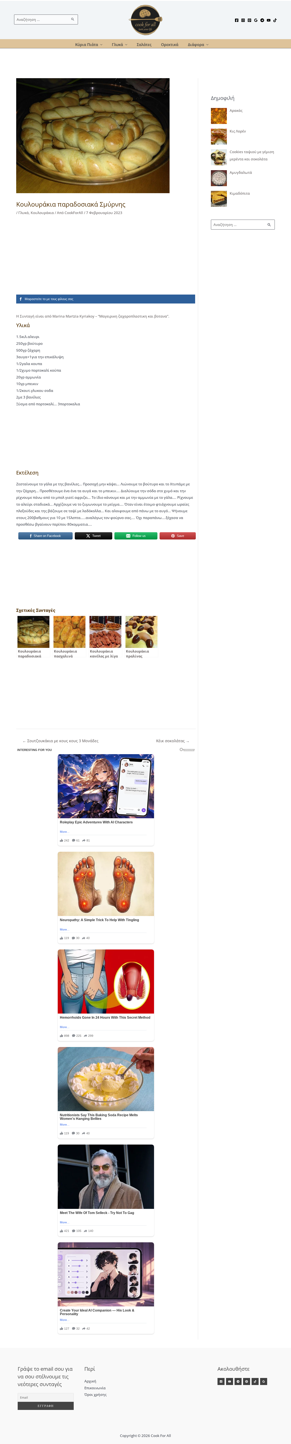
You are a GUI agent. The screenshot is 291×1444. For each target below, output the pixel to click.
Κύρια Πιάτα (86, 44)
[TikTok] (275, 20)
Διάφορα (196, 44)
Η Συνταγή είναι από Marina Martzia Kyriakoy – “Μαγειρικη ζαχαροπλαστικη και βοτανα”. (92, 316)
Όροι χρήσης (95, 1394)
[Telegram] (262, 20)
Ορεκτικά (169, 44)
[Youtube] (269, 20)
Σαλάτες (144, 44)
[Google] (256, 20)
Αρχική (90, 1381)
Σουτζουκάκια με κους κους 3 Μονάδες (60, 740)
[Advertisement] (106, 254)
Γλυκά (117, 44)
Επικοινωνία (95, 1387)
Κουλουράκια (42, 212)
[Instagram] (243, 20)
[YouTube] (229, 1381)
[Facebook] (237, 20)
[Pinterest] (249, 20)
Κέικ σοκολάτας (173, 740)
